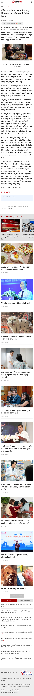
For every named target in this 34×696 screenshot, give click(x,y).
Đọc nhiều (9, 601)
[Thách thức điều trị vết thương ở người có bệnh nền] (17, 396)
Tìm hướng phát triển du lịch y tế (15, 303)
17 (17, 613)
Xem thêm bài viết (17, 596)
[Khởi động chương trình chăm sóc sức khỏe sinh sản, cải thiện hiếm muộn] (17, 470)
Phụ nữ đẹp (5, 380)
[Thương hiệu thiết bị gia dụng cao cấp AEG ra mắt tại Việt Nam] (10, 225)
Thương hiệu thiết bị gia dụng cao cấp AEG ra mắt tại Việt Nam (9, 237)
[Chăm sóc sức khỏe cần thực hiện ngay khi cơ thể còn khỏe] (17, 253)
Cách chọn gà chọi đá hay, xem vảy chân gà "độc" (16, 638)
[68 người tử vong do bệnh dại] (17, 575)
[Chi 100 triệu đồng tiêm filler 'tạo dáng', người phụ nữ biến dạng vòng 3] (17, 358)
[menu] (2, 2)
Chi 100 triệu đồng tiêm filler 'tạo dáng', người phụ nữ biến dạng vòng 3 (15, 374)
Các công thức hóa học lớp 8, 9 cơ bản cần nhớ (15, 632)
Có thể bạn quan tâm (11, 216)
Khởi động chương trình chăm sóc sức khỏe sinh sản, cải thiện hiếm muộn (16, 486)
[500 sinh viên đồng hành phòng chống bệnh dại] (17, 541)
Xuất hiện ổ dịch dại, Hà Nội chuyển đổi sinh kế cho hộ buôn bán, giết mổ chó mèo (16, 448)
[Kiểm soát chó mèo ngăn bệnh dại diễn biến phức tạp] (17, 322)
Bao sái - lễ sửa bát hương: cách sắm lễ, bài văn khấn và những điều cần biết (15, 652)
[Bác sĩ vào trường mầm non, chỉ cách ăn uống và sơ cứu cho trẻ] (17, 507)
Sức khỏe (4, 273)
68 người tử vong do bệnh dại (14, 589)
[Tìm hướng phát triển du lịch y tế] (17, 289)
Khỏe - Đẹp (7, 6)
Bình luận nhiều (25, 601)
